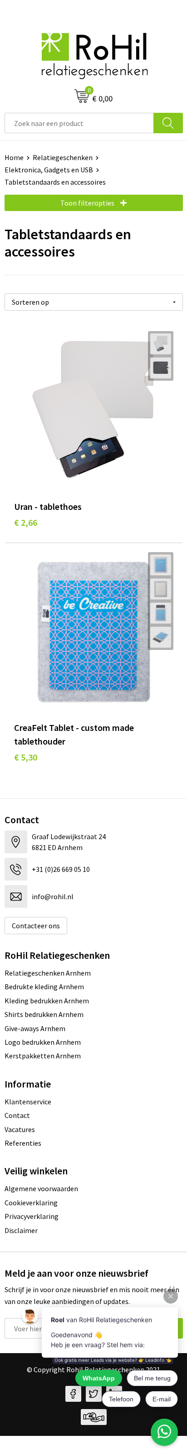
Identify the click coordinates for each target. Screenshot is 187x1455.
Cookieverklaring (31, 1202)
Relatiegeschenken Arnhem (48, 972)
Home (14, 157)
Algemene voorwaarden (41, 1188)
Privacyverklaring (32, 1216)
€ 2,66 (25, 522)
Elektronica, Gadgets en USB (49, 169)
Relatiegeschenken (63, 157)
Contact (17, 1115)
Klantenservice (28, 1101)
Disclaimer (21, 1230)
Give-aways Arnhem (35, 1028)
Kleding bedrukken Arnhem (47, 1000)
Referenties (23, 1143)
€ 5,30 (25, 757)
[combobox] (79, 123)
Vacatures (20, 1129)
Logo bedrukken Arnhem (43, 1042)
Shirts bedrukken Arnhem (44, 1014)
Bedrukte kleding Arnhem (44, 986)
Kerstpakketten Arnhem (43, 1055)
